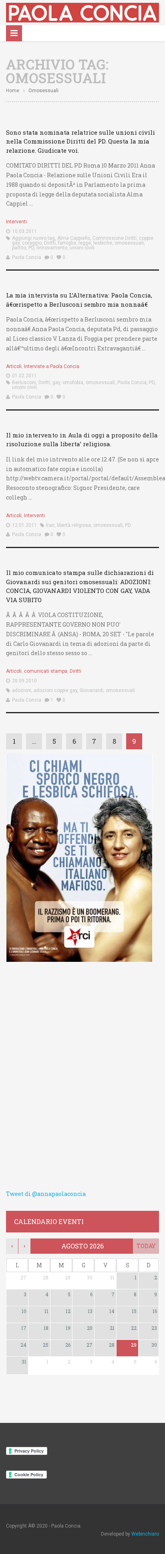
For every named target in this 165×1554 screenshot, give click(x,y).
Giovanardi (91, 690)
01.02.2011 (24, 375)
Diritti (50, 243)
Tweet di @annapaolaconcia (46, 1194)
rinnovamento (51, 248)
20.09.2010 (24, 681)
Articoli (14, 366)
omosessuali (129, 243)
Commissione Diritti (115, 238)
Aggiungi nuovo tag (33, 238)
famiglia (67, 243)
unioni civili (82, 248)
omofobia (72, 382)
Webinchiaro (145, 1534)
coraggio (32, 243)
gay (56, 382)
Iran (50, 525)
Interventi (16, 222)
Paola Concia (26, 257)
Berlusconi (24, 382)
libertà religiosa (74, 525)
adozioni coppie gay (55, 690)
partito (19, 248)
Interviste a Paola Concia (51, 366)
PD (31, 248)
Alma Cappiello (73, 238)
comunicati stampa (45, 671)
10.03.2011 (24, 231)
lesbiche (102, 243)
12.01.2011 (24, 525)
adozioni (21, 690)
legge (84, 243)
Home (12, 90)
